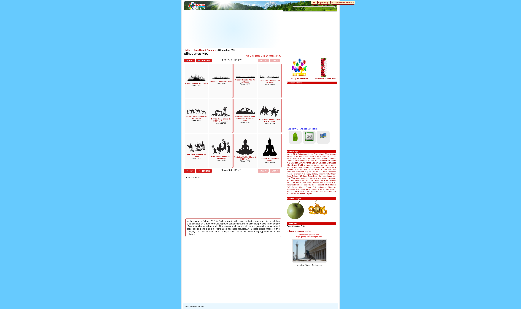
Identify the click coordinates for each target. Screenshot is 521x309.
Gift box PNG (313, 169)
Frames (290, 170)
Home (314, 3)
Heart (319, 178)
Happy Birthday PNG (299, 78)
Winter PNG (295, 194)
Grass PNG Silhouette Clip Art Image (270, 82)
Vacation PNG (305, 191)
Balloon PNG (323, 154)
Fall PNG (294, 167)
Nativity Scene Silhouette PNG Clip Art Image (221, 120)
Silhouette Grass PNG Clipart (221, 82)
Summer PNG (316, 189)
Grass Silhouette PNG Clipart (196, 84)
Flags (300, 167)
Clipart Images (324, 3)
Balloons (333, 154)
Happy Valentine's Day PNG (306, 178)
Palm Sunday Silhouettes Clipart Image (221, 158)
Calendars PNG (312, 160)
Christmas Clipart (309, 163)
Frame (333, 167)
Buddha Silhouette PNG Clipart (270, 159)
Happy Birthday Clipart (327, 174)
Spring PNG (305, 189)
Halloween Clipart (319, 172)
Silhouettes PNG (293, 189)
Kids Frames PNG (298, 180)
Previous (205, 60)
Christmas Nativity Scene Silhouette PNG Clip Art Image (245, 118)
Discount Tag (308, 165)
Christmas (296, 163)
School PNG (311, 187)
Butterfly (325, 158)
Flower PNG (307, 167)
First (191, 60)
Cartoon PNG (324, 160)
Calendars (302, 160)
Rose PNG (307, 185)
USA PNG (295, 191)
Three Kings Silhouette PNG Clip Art (196, 155)
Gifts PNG (332, 169)
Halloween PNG (299, 174)
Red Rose (307, 183)
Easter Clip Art (325, 165)
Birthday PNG (325, 156)
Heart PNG (326, 178)
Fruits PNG (299, 169)
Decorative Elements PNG (325, 78)
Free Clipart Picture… (205, 50)
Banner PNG (303, 156)
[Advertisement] (233, 29)
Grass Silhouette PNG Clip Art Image (245, 81)
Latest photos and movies (300, 231)
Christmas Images (327, 163)
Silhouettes (332, 187)
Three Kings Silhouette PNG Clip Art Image (269, 120)
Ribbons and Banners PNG (324, 183)
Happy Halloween (320, 176)
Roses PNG (321, 185)
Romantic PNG (292, 185)
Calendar (332, 158)
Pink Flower (296, 183)
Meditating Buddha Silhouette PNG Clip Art (245, 158)
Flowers (316, 167)
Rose (300, 185)
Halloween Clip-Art (303, 172)
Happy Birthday (312, 174)
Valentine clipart (317, 191)
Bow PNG (302, 158)
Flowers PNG (324, 167)
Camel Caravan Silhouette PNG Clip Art (196, 118)
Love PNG (310, 181)
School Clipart (298, 187)
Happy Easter (308, 176)
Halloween (291, 172)
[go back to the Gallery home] (197, 7)
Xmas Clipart (306, 193)
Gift (305, 169)
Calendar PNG (292, 160)
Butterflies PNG (314, 158)
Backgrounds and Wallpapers (342, 3)
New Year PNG (321, 180)
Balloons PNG (292, 156)
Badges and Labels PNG (307, 154)
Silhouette (322, 187)
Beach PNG (314, 156)
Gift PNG (323, 169)
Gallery (188, 50)
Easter (316, 165)
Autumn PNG (292, 154)
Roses (314, 185)
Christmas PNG (295, 165)
